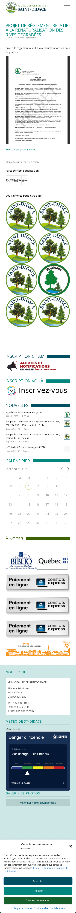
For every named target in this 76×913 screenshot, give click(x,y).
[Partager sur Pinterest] (13, 180)
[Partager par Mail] (26, 180)
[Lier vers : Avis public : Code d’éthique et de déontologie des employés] (54, 311)
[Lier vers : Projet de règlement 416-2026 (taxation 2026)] (21, 216)
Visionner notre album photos (38, 802)
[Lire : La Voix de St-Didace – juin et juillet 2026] (67, 449)
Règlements (30, 37)
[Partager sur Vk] (19, 180)
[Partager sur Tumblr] (17, 180)
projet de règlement (28, 161)
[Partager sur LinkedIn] (15, 180)
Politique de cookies (21, 908)
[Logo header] (31, 7)
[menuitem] (62, 7)
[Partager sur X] (8, 180)
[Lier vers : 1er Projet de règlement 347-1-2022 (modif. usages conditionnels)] (21, 280)
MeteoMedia (13, 729)
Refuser (38, 890)
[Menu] (62, 7)
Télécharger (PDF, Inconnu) (21, 149)
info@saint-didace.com (21, 711)
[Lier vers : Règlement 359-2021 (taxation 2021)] (54, 248)
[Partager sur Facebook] (6, 180)
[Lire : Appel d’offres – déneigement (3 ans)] (67, 414)
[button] (70, 846)
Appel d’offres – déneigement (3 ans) (24, 412)
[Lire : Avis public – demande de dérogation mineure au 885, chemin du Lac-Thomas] (67, 436)
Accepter (38, 881)
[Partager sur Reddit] (23, 180)
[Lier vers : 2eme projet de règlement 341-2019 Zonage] (21, 311)
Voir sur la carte (20, 783)
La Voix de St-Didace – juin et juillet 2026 (25, 447)
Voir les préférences (38, 900)
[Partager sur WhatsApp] (11, 180)
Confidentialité (41, 908)
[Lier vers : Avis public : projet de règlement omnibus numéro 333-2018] (54, 280)
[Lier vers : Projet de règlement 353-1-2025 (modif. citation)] (21, 248)
